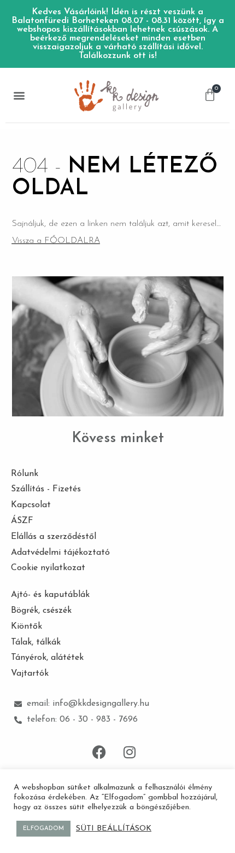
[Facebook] (99, 752)
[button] (19, 95)
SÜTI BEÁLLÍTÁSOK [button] (113, 829)
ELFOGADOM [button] (43, 829)
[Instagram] (129, 752)
